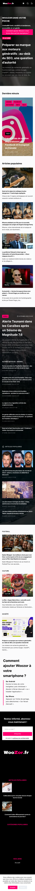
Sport (16, 844)
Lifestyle (16, 839)
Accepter (12, 887)
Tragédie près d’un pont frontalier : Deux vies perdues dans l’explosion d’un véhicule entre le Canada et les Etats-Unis (17, 379)
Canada (8, 102)
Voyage (16, 851)
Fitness (16, 834)
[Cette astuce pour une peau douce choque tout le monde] (7, 787)
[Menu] (32, 3)
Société (7, 245)
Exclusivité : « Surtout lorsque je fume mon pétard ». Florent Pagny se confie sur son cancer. (16, 293)
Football (8, 548)
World (5, 316)
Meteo (15, 841)
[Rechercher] (27, 3)
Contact (17, 870)
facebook (17, 102)
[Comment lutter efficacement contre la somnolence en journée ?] (7, 806)
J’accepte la (17, 738)
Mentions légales (17, 873)
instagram (10, 105)
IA (5, 634)
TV (16, 849)
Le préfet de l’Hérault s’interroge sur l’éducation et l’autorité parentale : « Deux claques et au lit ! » (15, 254)
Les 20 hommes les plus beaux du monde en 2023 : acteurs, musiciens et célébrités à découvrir (17, 472)
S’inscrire (17, 734)
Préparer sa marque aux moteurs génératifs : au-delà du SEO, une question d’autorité (17, 53)
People (7, 285)
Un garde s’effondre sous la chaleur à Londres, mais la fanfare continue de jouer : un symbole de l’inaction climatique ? (17, 416)
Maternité (8, 216)
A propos (17, 868)
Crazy (7, 185)
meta (18, 105)
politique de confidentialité (21, 738)
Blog (17, 865)
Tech (24, 105)
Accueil (17, 863)
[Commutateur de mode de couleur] (23, 3)
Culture (7, 594)
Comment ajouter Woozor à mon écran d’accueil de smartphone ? (17, 32)
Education (16, 831)
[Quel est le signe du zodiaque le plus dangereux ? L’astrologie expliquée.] (17, 178)
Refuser (22, 887)
